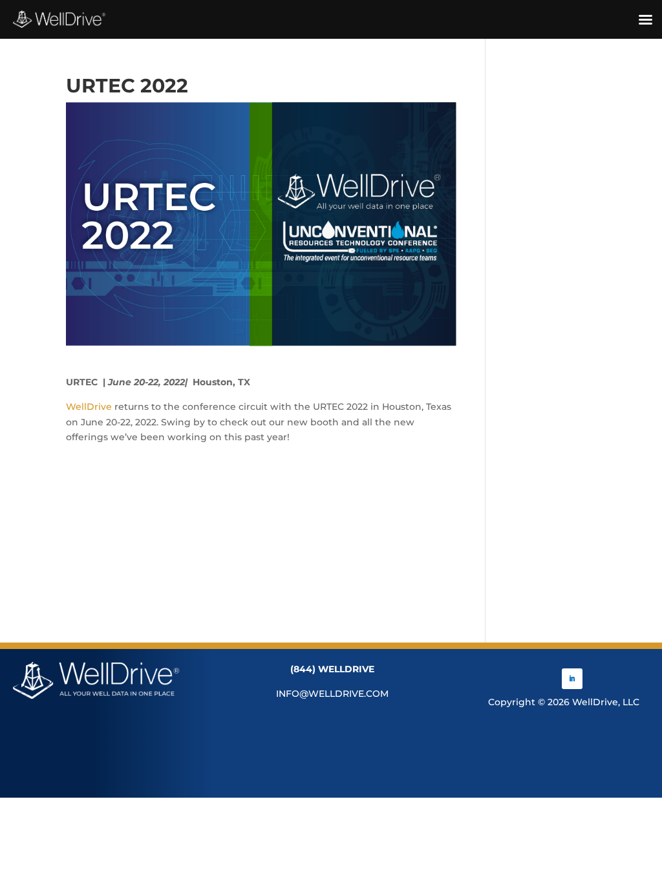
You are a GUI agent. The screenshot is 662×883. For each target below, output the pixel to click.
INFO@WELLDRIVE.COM (332, 693)
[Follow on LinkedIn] (572, 678)
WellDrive (89, 406)
